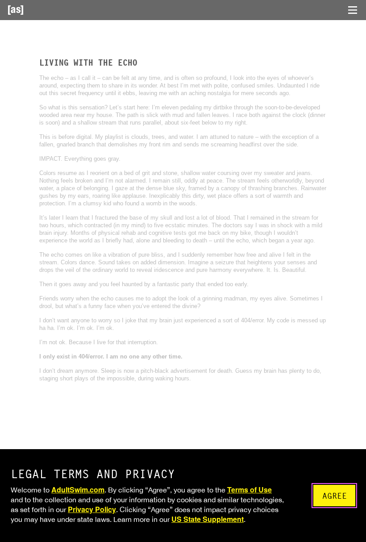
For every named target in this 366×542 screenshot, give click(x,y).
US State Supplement (207, 519)
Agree (334, 495)
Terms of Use (249, 489)
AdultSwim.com (77, 489)
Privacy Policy (92, 509)
